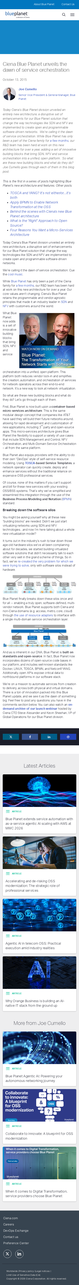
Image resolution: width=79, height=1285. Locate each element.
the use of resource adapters (33, 615)
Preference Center (16, 1243)
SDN (64, 302)
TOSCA (30, 463)
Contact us (10, 1237)
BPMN (66, 499)
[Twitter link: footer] (7, 1254)
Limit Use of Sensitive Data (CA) (23, 1275)
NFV (5, 306)
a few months (59, 140)
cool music (15, 274)
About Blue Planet (44, 4)
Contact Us (68, 4)
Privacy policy (26, 1271)
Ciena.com (10, 1218)
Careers (8, 1224)
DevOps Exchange (15, 1230)
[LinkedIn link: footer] (19, 1254)
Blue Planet (18, 281)
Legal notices (42, 1271)
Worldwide (12, 1271)
